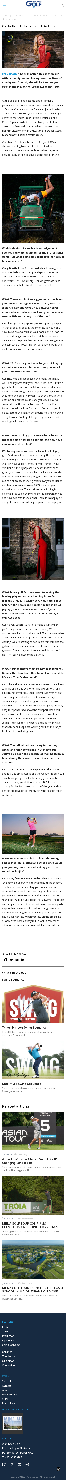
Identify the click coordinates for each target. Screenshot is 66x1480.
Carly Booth (9, 74)
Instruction (8, 1336)
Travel (5, 1331)
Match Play (8, 1403)
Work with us (9, 1394)
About (5, 1390)
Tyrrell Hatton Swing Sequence (24, 1027)
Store (5, 1398)
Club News (8, 1360)
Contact (6, 1385)
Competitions (9, 1365)
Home (5, 15)
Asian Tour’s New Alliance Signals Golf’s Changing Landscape (30, 1161)
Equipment (8, 1340)
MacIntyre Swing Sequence (21, 1084)
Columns (7, 1352)
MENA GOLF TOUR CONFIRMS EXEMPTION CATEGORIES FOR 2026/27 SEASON (30, 1227)
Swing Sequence (11, 1344)
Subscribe (7, 1381)
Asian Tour (7, 1154)
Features (7, 1327)
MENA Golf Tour (9, 1219)
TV (3, 1369)
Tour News (18, 15)
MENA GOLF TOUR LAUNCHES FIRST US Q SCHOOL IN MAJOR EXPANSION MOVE (32, 1289)
